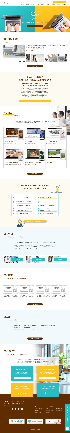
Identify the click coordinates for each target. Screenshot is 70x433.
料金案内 (42, 4)
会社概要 (53, 4)
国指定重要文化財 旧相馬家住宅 (33, 162)
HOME (22, 4)
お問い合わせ (64, 4)
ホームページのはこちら (35, 25)
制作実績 (48, 4)
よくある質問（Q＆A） (60, 408)
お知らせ (57, 406)
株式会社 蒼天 (28, 141)
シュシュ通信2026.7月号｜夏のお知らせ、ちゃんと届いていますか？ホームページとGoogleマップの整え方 (27, 296)
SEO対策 (47, 408)
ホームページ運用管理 (49, 406)
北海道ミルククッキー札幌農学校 (12, 162)
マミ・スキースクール (51, 141)
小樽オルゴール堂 (8, 141)
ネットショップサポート (49, 410)
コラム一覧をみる (35, 304)
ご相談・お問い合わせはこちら (22, 378)
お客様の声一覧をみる (35, 66)
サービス (27, 4)
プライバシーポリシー (59, 410)
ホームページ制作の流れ (35, 4)
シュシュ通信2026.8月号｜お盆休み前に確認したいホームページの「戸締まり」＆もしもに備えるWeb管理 (10, 296)
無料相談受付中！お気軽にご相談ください (34, 100)
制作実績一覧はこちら (35, 173)
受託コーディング (48, 412)
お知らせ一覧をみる (35, 338)
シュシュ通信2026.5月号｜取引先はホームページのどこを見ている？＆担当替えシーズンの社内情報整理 (58, 296)
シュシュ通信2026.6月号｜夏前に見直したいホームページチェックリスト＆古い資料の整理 (43, 296)
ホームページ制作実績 (38, 408)
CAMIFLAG (49, 162)
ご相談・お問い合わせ (59, 2)
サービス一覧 (48, 401)
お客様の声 (58, 401)
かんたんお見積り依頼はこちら (48, 378)
